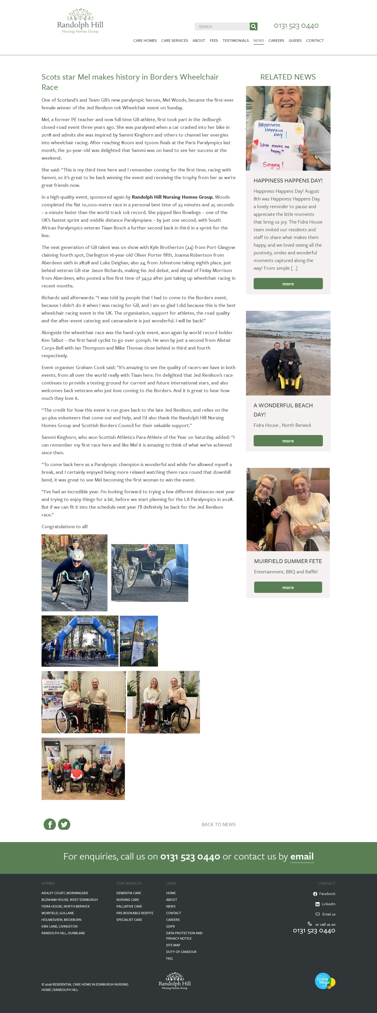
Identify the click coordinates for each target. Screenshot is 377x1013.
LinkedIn (327, 903)
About (199, 40)
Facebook (326, 893)
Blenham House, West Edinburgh (70, 899)
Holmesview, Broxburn (61, 919)
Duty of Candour (181, 951)
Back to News (219, 824)
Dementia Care (128, 892)
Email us (328, 914)
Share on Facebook (50, 824)
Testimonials (236, 40)
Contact (315, 40)
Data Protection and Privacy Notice (184, 935)
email (302, 856)
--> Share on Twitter (64, 824)
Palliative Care (129, 906)
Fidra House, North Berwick (66, 906)
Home (171, 892)
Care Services (174, 40)
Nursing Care (127, 899)
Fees (214, 40)
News (258, 40)
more (288, 283)
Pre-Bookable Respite (134, 912)
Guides (295, 40)
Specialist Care (129, 919)
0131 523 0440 (296, 24)
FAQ (169, 958)
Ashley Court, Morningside (65, 892)
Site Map (173, 945)
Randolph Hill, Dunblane (63, 932)
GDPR (170, 926)
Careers (276, 40)
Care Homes (145, 40)
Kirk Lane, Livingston (59, 926)
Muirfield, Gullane (58, 912)
